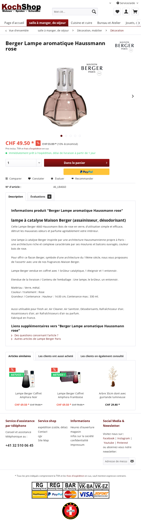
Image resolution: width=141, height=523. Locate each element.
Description (15, 196)
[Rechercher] (94, 11)
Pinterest (122, 442)
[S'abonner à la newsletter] (132, 461)
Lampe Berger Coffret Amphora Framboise (70, 395)
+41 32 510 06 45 (19, 445)
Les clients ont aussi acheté (55, 356)
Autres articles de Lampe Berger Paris (37, 339)
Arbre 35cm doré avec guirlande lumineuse (112, 395)
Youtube (109, 442)
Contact (42, 431)
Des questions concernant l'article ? (36, 335)
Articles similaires (19, 356)
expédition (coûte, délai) (52, 427)
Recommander (84, 178)
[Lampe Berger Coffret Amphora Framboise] (70, 377)
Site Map (43, 440)
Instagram (123, 438)
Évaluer (59, 178)
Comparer (15, 178)
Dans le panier (74, 163)
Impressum (77, 444)
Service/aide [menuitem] (127, 3)
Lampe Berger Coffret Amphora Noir (28, 395)
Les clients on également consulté (102, 356)
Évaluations (40, 196)
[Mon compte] (126, 11)
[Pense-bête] (117, 11)
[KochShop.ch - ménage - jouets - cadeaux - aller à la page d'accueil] (21, 10)
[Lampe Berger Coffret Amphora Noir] (28, 377)
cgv (40, 436)
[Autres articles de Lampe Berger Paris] (124, 46)
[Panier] (135, 11)
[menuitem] (75, 11)
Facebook (108, 438)
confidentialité (79, 440)
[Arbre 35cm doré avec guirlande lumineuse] (112, 377)
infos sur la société (82, 436)
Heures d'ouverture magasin (82, 429)
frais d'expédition (33, 148)
